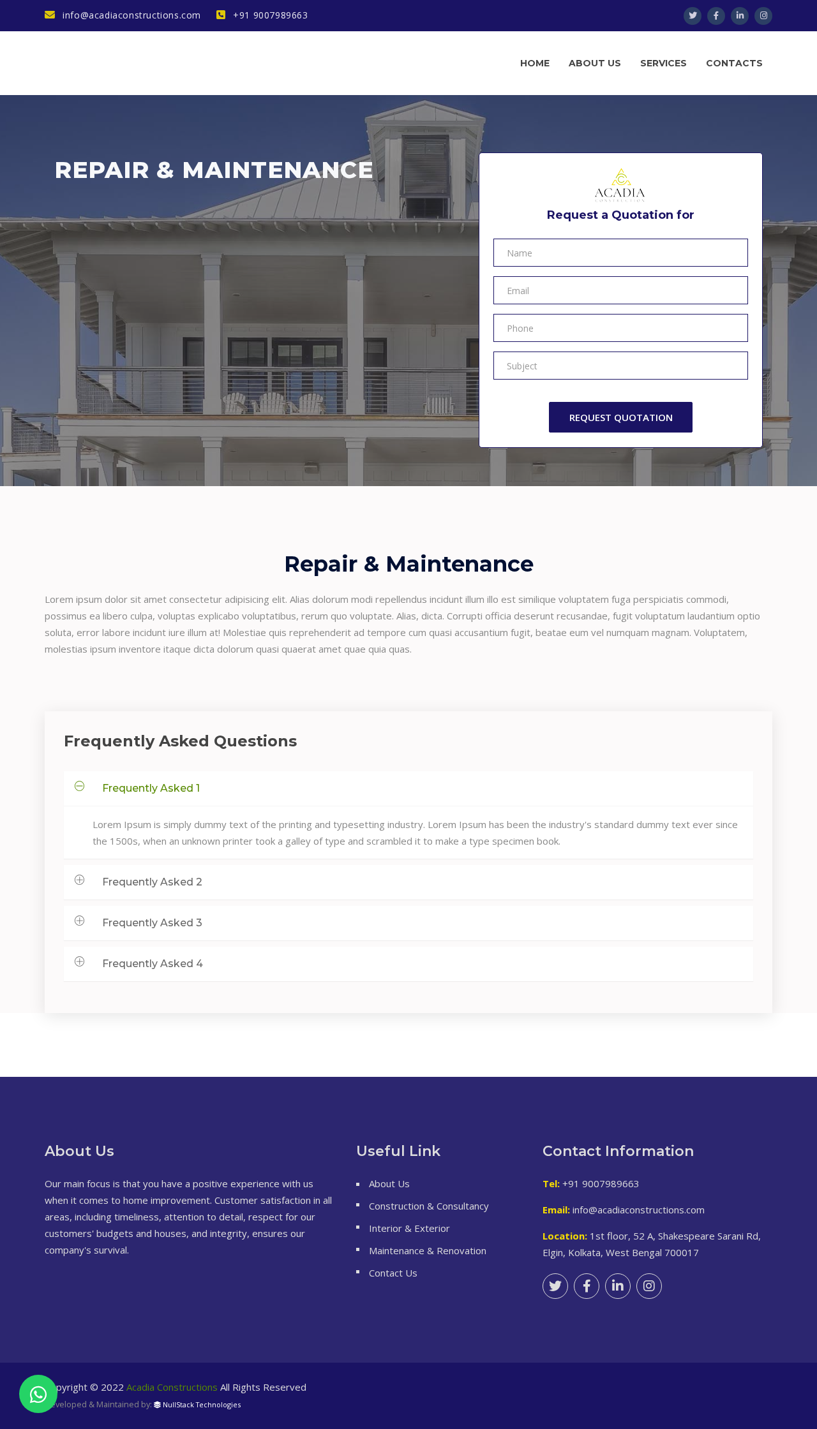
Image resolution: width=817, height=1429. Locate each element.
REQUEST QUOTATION (621, 417)
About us (595, 63)
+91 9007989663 (269, 15)
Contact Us (393, 1272)
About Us (389, 1183)
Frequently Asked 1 (151, 788)
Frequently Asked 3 (152, 923)
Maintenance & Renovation (427, 1250)
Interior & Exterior (409, 1228)
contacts (734, 63)
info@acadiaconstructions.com (130, 15)
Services (663, 63)
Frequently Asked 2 (152, 882)
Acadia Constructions (172, 1387)
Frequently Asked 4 (152, 964)
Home (535, 63)
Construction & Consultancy (429, 1205)
